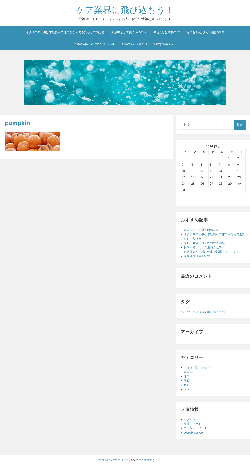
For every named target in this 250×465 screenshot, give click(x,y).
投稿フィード (192, 423)
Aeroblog (148, 460)
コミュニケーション (190, 312)
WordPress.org (194, 432)
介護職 (203, 312)
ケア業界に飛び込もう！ (125, 9)
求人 (224, 312)
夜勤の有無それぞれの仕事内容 (93, 44)
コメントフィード (195, 428)
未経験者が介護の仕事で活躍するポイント (149, 44)
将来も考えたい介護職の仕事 (205, 32)
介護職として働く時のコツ (129, 32)
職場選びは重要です (166, 32)
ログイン (189, 419)
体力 (209, 312)
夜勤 (214, 312)
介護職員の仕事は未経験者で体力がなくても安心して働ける (65, 32)
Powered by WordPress (112, 460)
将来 (219, 312)
